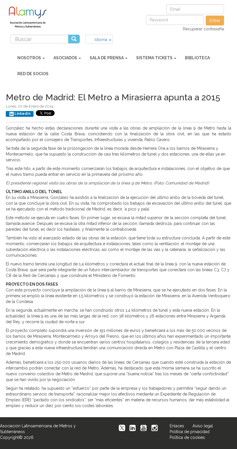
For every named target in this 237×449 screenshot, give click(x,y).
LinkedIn (22, 114)
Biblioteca (197, 58)
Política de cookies (187, 437)
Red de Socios (33, 73)
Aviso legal (202, 426)
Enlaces (177, 426)
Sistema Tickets (154, 58)
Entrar (215, 20)
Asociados (65, 58)
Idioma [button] (101, 39)
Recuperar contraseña (203, 29)
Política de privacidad (190, 431)
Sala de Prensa (107, 58)
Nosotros (29, 58)
